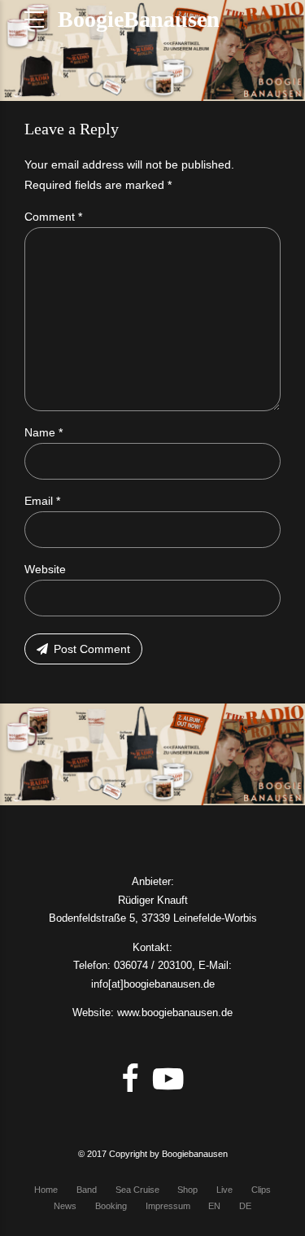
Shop (187, 1189)
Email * (42, 500)
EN (214, 1206)
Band (86, 1189)
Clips (261, 1189)
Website (45, 569)
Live (224, 1189)
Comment (53, 216)
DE (245, 1206)
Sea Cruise (137, 1189)
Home (46, 1189)
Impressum (168, 1206)
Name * (43, 432)
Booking (111, 1206)
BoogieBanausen (139, 19)
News (65, 1206)
